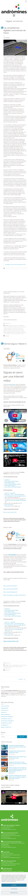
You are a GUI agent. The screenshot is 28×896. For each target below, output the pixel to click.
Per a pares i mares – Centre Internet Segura (14, 494)
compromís (5, 326)
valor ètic (19, 333)
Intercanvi (13, 329)
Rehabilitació (9, 332)
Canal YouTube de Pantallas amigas (12, 484)
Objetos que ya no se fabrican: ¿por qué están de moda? (17, 757)
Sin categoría (6, 37)
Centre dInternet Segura (10, 485)
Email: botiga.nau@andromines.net (8, 865)
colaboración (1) (4, 710)
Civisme (20, 665)
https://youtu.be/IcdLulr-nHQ (9, 512)
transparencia (5, 667)
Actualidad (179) (4, 708)
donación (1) (3, 712)
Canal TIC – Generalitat (10, 493)
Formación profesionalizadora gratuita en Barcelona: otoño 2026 (17, 746)
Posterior (22, 679)
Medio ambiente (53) (5, 714)
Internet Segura (12, 384)
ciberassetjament (16, 665)
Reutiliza (13, 332)
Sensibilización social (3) (6, 723)
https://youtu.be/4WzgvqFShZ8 (10, 589)
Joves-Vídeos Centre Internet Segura (13, 487)
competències (21, 325)
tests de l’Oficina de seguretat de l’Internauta (16, 500)
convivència (19, 326)
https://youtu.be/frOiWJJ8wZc (10, 585)
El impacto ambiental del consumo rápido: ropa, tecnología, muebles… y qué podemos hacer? (18, 777)
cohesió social (16, 325)
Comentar (7, 670)
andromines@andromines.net (10, 829)
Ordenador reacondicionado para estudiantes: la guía (17, 751)
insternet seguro (6, 666)
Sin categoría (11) (4, 725)
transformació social (13, 333)
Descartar (14, 889)
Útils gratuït (7, 506)
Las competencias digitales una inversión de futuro (14, 30)
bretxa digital (10, 325)
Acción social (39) (5, 706)
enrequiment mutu (10, 328)
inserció (18, 328)
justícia (17, 329)
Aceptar (14, 885)
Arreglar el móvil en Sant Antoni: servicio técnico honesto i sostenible (18, 763)
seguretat (17, 666)
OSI (21, 503)
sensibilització (17, 332)
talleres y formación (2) (6, 727)
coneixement (10, 326)
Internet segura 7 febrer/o (14, 344)
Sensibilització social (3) (6, 718)
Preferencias (14, 892)
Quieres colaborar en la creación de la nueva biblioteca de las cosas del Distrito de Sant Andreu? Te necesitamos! (17, 770)
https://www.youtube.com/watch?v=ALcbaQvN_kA (14, 595)
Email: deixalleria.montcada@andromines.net (10, 857)
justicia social (21, 329)
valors (22, 333)
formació (15, 328)
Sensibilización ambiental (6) (7, 720)
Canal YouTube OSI (9, 504)
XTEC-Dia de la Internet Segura (11, 481)
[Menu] (14, 15)
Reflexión (5, 332)
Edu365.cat (7, 479)
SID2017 (20, 666)
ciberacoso (10, 665)
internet (11, 666)
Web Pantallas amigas (9, 482)
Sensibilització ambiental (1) (7, 716)
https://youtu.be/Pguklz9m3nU (10, 592)
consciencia (15, 326)
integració (10, 329)
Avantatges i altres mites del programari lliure (15, 264)
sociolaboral (8, 333)
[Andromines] (14, 8)
